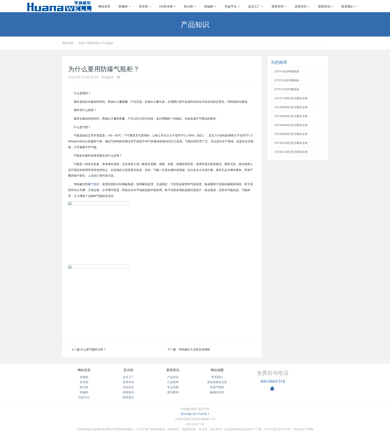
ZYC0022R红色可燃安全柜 (291, 143)
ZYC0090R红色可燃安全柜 (291, 107)
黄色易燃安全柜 (217, 382)
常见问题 (173, 387)
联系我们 (128, 397)
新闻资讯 (93, 43)
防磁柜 (84, 392)
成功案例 (173, 392)
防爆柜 (84, 377)
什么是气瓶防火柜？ (93, 349)
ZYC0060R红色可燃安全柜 (291, 116)
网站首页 (104, 6)
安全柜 (84, 382)
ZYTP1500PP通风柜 (286, 80)
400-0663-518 (272, 381)
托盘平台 (84, 397)
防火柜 (84, 387)
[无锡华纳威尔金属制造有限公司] (59, 6)
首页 (81, 43)
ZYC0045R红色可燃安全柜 (291, 125)
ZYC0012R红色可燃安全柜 (291, 152)
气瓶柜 (95, 184)
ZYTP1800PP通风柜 (286, 71)
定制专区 (128, 387)
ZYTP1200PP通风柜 (286, 89)
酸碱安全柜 (217, 392)
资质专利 (128, 382)
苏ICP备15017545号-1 (195, 414)
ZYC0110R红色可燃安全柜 (291, 98)
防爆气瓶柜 (217, 387)
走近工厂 (128, 377)
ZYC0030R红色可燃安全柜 (291, 134)
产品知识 (107, 43)
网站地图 (217, 370)
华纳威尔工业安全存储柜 (194, 349)
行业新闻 (173, 382)
